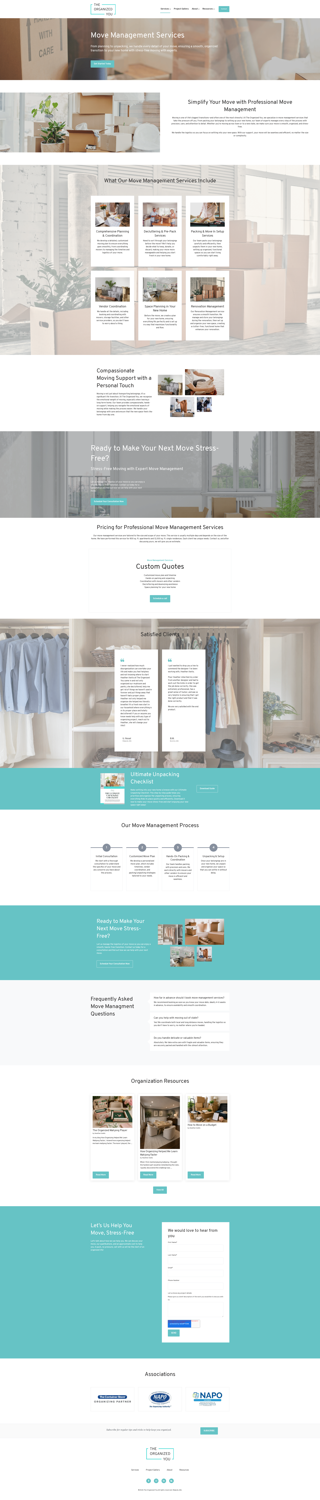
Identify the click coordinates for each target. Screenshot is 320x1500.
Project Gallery (181, 9)
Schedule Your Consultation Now (109, 501)
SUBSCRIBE (209, 1431)
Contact (224, 9)
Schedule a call (160, 598)
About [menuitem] (169, 1470)
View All (160, 1190)
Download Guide (207, 788)
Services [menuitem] (135, 1470)
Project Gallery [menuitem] (153, 1470)
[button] (165, 9)
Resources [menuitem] (184, 1470)
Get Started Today (102, 64)
